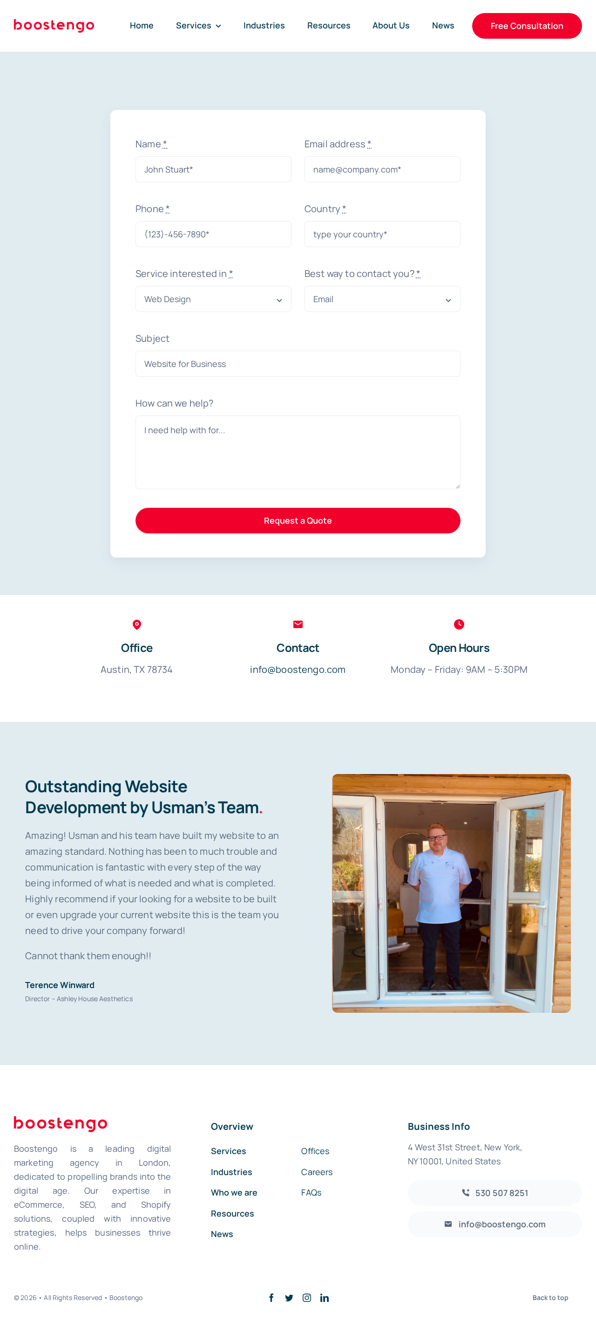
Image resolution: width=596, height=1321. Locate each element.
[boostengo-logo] (54, 23)
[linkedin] (324, 1297)
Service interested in (184, 273)
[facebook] (271, 1297)
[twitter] (289, 1297)
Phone (152, 208)
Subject (152, 338)
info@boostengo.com (297, 669)
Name (151, 144)
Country (325, 208)
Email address (338, 144)
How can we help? (174, 403)
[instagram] (307, 1297)
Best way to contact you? (362, 273)
